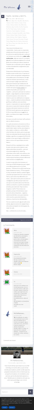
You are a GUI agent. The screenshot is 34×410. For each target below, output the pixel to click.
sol (7, 43)
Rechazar (12, 407)
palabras (24, 37)
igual (15, 33)
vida (19, 43)
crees (8, 25)
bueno (27, 20)
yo (27, 43)
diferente (23, 25)
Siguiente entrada (25, 220)
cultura (12, 25)
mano (27, 33)
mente (20, 35)
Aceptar (4, 407)
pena (7, 39)
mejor (16, 35)
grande (23, 29)
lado (24, 33)
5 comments (11, 45)
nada (7, 37)
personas (20, 39)
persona (15, 39)
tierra (10, 43)
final (11, 29)
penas (11, 39)
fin (9, 29)
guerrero (8, 31)
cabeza (8, 22)
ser (17, 41)
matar (12, 35)
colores (16, 22)
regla (11, 41)
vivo (25, 43)
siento (20, 41)
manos (8, 35)
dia (19, 25)
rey (14, 41)
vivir (22, 43)
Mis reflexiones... (19, 313)
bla (24, 20)
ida (13, 33)
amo (16, 20)
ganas (15, 29)
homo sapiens (16, 31)
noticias (12, 37)
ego (13, 27)
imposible (19, 33)
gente (19, 29)
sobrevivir (25, 41)
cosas (20, 22)
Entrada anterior (8, 220)
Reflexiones (21, 18)
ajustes (27, 401)
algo (13, 20)
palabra (20, 37)
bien (21, 20)
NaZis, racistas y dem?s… (16, 16)
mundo (24, 35)
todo (13, 43)
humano (22, 31)
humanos (9, 33)
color (12, 22)
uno (16, 43)
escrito (21, 27)
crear (24, 22)
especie (25, 27)
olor (16, 37)
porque (26, 39)
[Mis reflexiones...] (12, 5)
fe (7, 29)
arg (18, 20)
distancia (8, 27)
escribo (16, 27)
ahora (9, 20)
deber (16, 25)
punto (8, 41)
